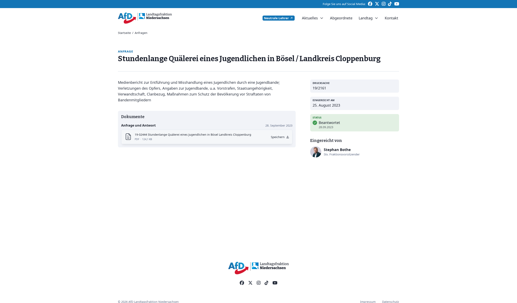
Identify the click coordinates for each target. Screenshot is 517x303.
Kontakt (391, 18)
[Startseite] (145, 18)
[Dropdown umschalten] (322, 18)
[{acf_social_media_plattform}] (242, 283)
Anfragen (141, 33)
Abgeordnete (341, 18)
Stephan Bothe (337, 149)
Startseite (124, 33)
